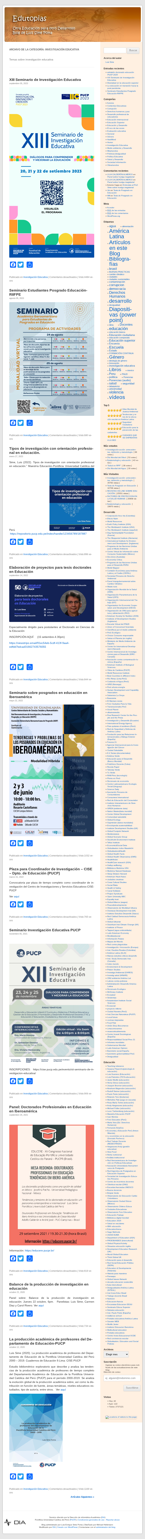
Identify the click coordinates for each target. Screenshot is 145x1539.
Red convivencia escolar (117, 1338)
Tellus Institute (113, 842)
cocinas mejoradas (115, 1020)
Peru (112, 373)
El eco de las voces (115, 128)
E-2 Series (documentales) (118, 753)
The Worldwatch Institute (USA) (120, 527)
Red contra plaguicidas (117, 944)
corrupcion (116, 285)
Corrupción (112, 109)
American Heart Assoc (116, 877)
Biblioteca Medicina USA (118, 868)
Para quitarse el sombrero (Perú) (121, 726)
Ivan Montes (112, 1117)
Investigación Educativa (35, 277)
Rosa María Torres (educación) (120, 1103)
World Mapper (113, 568)
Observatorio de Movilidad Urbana (122, 908)
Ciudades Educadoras (117, 1209)
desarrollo (120, 301)
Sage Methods (113, 1232)
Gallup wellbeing (114, 865)
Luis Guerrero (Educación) (118, 1074)
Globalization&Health (116, 851)
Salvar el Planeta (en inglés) (119, 638)
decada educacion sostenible (120, 1282)
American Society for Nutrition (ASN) (122, 616)
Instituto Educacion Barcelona (120, 1327)
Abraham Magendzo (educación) (121, 1088)
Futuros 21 (112, 742)
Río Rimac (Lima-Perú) (117, 679)
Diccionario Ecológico (116, 989)
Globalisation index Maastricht (120, 848)
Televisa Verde (113, 770)
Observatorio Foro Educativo (119, 1212)
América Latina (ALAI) (116, 953)
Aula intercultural (114, 1285)
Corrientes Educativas (116, 106)
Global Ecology (113, 820)
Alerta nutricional (114, 1155)
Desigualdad (112, 1057)
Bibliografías (120, 261)
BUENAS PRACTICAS (119, 272)
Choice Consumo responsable (120, 635)
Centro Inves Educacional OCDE (121, 1336)
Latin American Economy (118, 933)
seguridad (128, 383)
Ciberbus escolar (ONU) (117, 1184)
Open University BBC (116, 896)
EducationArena (114, 1229)
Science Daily (113, 789)
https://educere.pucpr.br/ (39, 1250)
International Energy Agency (119, 723)
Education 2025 (114, 1221)
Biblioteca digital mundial (118, 1218)
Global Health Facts (115, 854)
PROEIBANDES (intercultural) (120, 1240)
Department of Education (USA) (121, 1238)
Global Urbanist (114, 922)
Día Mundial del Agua (116, 468)
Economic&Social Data (117, 845)
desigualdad (114, 305)
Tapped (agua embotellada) (119, 930)
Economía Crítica (114, 560)
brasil (113, 269)
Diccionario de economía (118, 781)
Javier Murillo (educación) (118, 1080)
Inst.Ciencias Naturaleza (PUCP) (121, 1014)
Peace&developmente (117, 905)
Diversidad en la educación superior (122, 83)
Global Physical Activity (117, 1243)
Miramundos (112, 151)
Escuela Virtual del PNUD (118, 624)
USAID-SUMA (113, 1235)
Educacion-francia (115, 1301)
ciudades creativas (115, 879)
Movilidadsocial (113, 936)
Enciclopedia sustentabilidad (119, 825)
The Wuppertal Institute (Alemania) (122, 538)
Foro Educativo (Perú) (116, 1120)
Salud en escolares (115, 1223)
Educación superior (122, 340)
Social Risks (112, 885)
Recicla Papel (113, 767)
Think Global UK (114, 1257)
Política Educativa (115, 157)
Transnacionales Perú (116, 707)
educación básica (117, 332)
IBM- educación (114, 1226)
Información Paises (115, 939)
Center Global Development (119, 814)
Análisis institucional (115, 1158)
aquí (16, 896)
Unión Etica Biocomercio (117, 1026)
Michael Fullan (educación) (118, 1108)
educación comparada (119, 337)
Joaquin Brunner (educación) (120, 1086)
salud (112, 383)
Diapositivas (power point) (122, 314)
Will (108, 196)
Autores (110, 103)
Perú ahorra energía (116, 687)
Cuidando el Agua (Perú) (118, 681)
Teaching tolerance (115, 1066)
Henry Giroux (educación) (118, 1083)
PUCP (73, 1520)
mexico (130, 370)
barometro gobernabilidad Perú (120, 1054)
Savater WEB (113, 1321)
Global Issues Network (117, 1279)
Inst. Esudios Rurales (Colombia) (121, 950)
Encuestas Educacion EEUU (119, 1304)
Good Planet (112, 710)
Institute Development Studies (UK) (122, 828)
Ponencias (128, 377)
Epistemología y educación (119, 460)
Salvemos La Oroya (115, 695)
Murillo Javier (112, 1324)
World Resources (114, 521)
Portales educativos (115, 1333)
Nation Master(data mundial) (119, 811)
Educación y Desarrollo (117, 125)
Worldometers (113, 834)
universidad (115, 388)
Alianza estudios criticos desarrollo (122, 956)
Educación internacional (117, 120)
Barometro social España (118, 1051)
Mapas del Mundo (115, 942)
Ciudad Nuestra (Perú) (117, 1011)
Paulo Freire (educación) (118, 1094)
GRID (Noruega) (114, 684)
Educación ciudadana (122, 334)
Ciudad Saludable (115, 750)
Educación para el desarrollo (119, 1260)
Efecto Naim (112, 519)
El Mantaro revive (114, 701)
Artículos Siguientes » (82, 1497)
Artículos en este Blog (119, 247)
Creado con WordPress (67, 1527)
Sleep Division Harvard (117, 874)
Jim (108, 190)
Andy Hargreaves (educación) (120, 1105)
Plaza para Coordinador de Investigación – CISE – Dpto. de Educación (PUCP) (50, 871)
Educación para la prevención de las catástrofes (122, 429)
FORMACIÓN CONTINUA (121, 353)
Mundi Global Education (117, 1254)
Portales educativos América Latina (122, 1319)
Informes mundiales (115, 1042)
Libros (115, 369)
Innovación (114, 363)
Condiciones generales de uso (91, 1520)
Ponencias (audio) (120, 380)
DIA (103, 1517)
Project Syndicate (115, 894)
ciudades (113, 277)
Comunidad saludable (116, 817)
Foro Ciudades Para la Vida (119, 704)
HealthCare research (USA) (119, 862)
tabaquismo (114, 386)
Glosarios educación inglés (119, 1246)
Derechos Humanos (117, 294)
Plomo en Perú (113, 778)
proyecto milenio (114, 1009)
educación (118, 328)
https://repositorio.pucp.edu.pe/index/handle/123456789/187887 (48, 533)
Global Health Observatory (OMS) (121, 857)
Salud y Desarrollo (115, 159)
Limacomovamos (114, 1029)
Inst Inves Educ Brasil (116, 1293)
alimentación (127, 226)
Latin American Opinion (117, 1048)
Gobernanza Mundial (116, 1045)
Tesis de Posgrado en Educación (121, 486)
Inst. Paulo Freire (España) (119, 1313)
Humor (110, 142)
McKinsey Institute (115, 992)
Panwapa (111, 1276)
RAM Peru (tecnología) (117, 775)
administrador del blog (105, 1527)
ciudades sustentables (119, 279)
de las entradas (116, 210)
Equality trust (113, 899)
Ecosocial (111, 1006)
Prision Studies (113, 970)
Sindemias (111, 998)
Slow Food (111, 1152)
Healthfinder (112, 860)
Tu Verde (111, 773)
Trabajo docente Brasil (117, 1296)
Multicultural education (117, 1330)
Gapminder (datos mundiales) (120, 823)
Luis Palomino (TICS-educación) (121, 1077)
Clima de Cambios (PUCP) (118, 670)
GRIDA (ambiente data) (117, 808)
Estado (113, 350)
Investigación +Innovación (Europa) (122, 947)
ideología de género (118, 361)
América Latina (119, 233)
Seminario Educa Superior (118, 1307)
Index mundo (113, 964)
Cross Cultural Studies (116, 882)
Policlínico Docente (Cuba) (118, 764)
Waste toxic (112, 587)
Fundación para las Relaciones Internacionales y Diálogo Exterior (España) (122, 736)
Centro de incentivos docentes (120, 1182)
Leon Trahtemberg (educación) (120, 1111)
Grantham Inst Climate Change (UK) (123, 925)
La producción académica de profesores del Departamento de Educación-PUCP (51, 1341)
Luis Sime (110, 62)
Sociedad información (116, 162)
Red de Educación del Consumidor (122, 800)
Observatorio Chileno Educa (119, 1206)
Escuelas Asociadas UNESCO (120, 1187)
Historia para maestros (117, 1273)
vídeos (117, 397)
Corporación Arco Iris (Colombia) (121, 516)
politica (113, 376)
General (110, 134)
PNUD (125, 374)
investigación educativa (122, 365)
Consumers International (118, 797)
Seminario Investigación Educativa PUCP (45, 930)
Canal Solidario (113, 891)
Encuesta (114, 343)
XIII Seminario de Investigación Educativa (45, 80)
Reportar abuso (113, 1520)
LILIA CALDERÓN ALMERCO (120, 174)
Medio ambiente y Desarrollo (119, 148)
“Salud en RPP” (114, 466)
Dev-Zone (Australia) (116, 557)
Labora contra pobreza (117, 981)
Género (110, 137)
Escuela (116, 347)
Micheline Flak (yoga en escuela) (121, 1100)
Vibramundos (113, 165)
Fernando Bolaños (115, 1128)
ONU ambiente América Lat (119, 978)
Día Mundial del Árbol (116, 457)
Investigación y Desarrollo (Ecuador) (123, 720)
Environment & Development (119, 967)
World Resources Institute (118, 673)
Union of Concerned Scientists (120, 627)
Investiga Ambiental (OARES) (120, 972)
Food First (111, 1023)
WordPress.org (113, 216)
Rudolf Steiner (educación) (118, 1091)
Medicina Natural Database (119, 871)
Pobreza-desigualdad (116, 154)
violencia (116, 392)
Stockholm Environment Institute (121, 840)
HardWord (111, 139)
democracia (117, 289)
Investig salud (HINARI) (117, 975)
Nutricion (111, 1299)
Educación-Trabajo (115, 1215)
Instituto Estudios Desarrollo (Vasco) (123, 914)
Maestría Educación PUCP (118, 1114)
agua (112, 226)
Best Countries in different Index (121, 676)
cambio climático (116, 274)
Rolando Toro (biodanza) (118, 1097)
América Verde (113, 756)
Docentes (126, 324)
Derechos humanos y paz (118, 111)
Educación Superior (115, 122)
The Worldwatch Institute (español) (122, 530)
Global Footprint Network (118, 831)
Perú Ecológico (113, 633)
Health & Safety (114, 888)
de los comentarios (117, 213)
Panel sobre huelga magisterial (120, 177)
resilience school (114, 1316)
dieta (111, 325)
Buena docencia (114, 1190)
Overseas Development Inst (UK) (121, 911)
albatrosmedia (113, 712)
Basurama (111, 698)
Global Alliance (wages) (117, 902)
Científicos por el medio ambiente (121, 630)
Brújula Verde (113, 1193)
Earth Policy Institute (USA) (119, 524)
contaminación (117, 281)
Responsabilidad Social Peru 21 (121, 1040)
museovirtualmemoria (116, 1031)
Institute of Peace (115, 927)
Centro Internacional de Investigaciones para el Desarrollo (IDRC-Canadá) (122, 654)
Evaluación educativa (116, 131)
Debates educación (115, 1310)
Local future (112, 1017)
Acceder (110, 207)
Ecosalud (111, 995)
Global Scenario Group (117, 837)
